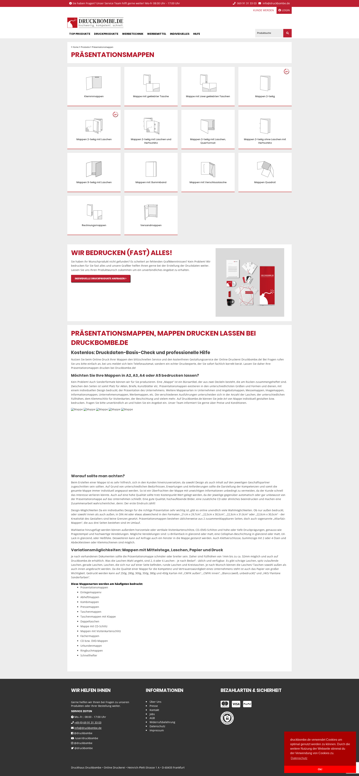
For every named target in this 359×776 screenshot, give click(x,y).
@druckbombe (82, 733)
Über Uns (155, 702)
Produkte (85, 47)
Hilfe (196, 34)
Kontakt (154, 710)
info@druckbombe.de (276, 3)
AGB (152, 718)
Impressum (157, 730)
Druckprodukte (106, 34)
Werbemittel (156, 34)
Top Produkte (79, 34)
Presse (154, 706)
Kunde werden (263, 10)
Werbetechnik (132, 34)
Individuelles (179, 34)
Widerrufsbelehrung (162, 722)
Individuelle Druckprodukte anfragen (100, 278)
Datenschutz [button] (299, 758)
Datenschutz (157, 726)
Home (76, 47)
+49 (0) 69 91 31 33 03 (87, 722)
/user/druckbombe (86, 738)
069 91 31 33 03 (246, 3)
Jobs (152, 714)
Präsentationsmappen (102, 47)
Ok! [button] (320, 769)
